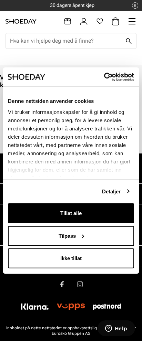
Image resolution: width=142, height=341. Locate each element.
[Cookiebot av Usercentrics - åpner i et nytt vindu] (104, 76)
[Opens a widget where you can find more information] (116, 329)
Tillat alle (71, 213)
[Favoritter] (100, 21)
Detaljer (111, 191)
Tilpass (67, 235)
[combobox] (65, 41)
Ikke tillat (71, 258)
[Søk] (128, 41)
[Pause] (135, 5)
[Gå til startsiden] (21, 21)
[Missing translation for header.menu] (132, 21)
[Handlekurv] (115, 21)
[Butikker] (67, 21)
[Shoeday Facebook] (62, 284)
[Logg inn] (83, 21)
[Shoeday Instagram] (80, 284)
